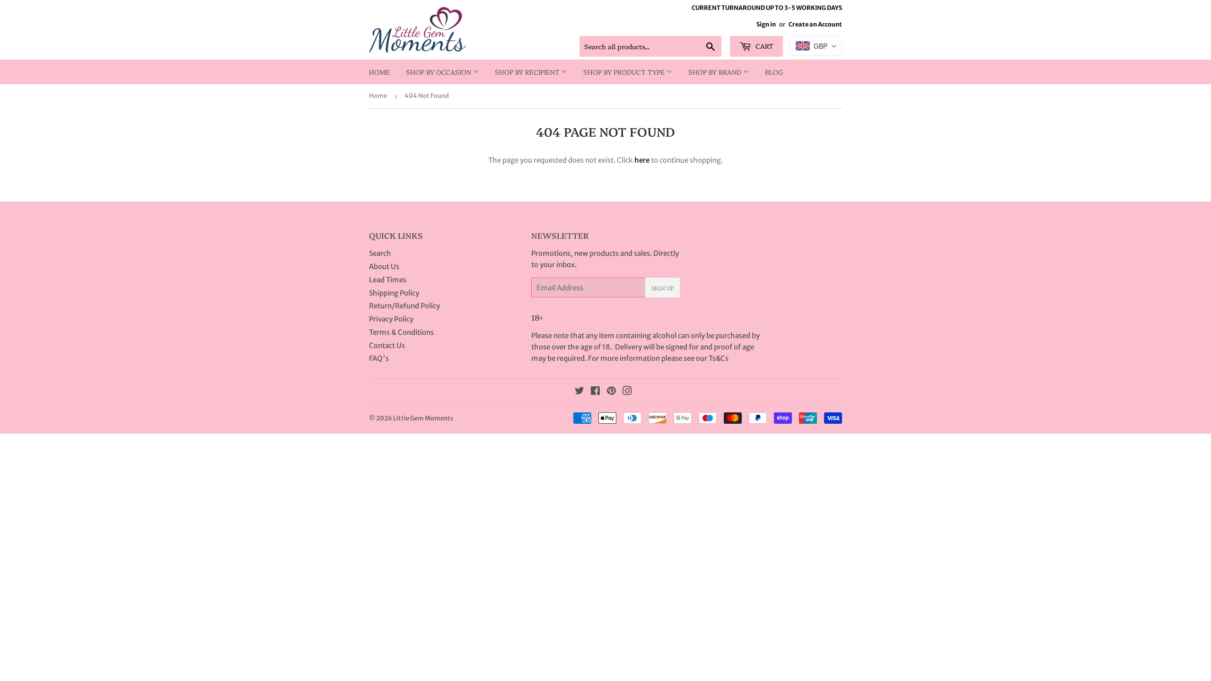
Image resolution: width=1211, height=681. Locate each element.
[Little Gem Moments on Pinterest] (611, 391)
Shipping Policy (394, 292)
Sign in (766, 24)
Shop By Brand (715, 72)
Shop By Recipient (528, 72)
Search (380, 253)
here (641, 160)
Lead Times (387, 279)
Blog (774, 72)
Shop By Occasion (439, 72)
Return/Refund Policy (404, 305)
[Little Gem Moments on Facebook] (595, 391)
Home (379, 72)
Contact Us (387, 345)
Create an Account (815, 24)
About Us (384, 266)
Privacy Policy (391, 318)
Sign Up (662, 288)
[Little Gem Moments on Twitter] (579, 391)
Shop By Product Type (625, 72)
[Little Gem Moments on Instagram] (627, 391)
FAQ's (379, 358)
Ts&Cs (718, 358)
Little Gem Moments (423, 418)
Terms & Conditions (401, 332)
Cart (763, 46)
